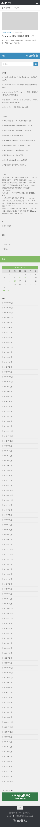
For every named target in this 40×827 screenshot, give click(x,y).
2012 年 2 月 (8, 480)
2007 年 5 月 (8, 757)
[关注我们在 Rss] (37, 55)
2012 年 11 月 (8, 436)
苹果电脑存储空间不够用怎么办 (15, 165)
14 (4, 281)
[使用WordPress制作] (13, 816)
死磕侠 (6, 249)
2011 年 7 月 (8, 515)
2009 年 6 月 (8, 638)
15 (9, 281)
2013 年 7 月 (8, 397)
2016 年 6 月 (8, 362)
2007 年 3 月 (8, 766)
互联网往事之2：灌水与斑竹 (14, 155)
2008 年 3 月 (8, 712)
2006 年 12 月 (8, 781)
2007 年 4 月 (8, 762)
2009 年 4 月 (8, 648)
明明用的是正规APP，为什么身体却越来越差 (19, 140)
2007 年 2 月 (8, 771)
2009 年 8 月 (8, 628)
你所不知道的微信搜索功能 (13, 135)
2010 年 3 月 (8, 594)
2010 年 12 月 (8, 549)
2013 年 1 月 (8, 426)
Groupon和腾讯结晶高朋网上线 (18, 36)
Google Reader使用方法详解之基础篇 (14, 208)
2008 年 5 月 (8, 702)
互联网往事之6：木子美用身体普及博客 (18, 121)
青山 (5, 100)
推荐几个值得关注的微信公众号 (13, 201)
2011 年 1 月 (8, 545)
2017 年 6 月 (8, 337)
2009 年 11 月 (8, 614)
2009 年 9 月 (8, 623)
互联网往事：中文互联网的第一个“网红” (18, 145)
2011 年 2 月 (8, 540)
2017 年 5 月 (8, 342)
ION (5, 239)
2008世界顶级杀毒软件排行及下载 (14, 211)
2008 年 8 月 (8, 688)
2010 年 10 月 (8, 559)
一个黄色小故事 (7, 214)
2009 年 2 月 (8, 658)
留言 (3, 206)
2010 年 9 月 (8, 564)
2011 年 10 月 (8, 500)
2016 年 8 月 (8, 352)
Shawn (6, 92)
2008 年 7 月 (8, 693)
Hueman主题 (29, 816)
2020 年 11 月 (8, 308)
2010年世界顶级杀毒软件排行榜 (13, 198)
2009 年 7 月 (8, 633)
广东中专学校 (8, 77)
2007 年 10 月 (8, 732)
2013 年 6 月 (8, 402)
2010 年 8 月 (8, 569)
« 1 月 (4, 291)
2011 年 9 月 (8, 505)
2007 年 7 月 (8, 747)
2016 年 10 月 (8, 347)
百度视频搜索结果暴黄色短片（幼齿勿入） (17, 188)
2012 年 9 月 (8, 446)
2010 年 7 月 (8, 574)
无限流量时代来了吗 (20, 107)
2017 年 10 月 (8, 318)
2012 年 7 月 (8, 456)
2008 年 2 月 (8, 717)
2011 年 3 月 (8, 535)
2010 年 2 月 (8, 599)
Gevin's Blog (8, 244)
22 (9, 284)
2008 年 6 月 (8, 697)
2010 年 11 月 (8, 554)
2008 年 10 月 (8, 678)
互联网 (9, 33)
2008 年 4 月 (8, 707)
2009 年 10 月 (8, 619)
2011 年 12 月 (8, 490)
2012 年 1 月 (8, 485)
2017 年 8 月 (8, 328)
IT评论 (4, 33)
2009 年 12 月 (8, 609)
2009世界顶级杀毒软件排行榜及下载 (14, 203)
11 (25, 278)
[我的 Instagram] (27, 55)
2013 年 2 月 (8, 421)
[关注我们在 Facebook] (33, 55)
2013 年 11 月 (8, 377)
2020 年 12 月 (8, 303)
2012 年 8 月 (8, 451)
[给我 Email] (30, 55)
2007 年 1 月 (8, 776)
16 (15, 281)
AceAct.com (7, 85)
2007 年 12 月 (8, 722)
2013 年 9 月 (8, 387)
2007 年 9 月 (8, 737)
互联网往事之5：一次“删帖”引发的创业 (17, 131)
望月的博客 (6, 2)
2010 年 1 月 (8, 604)
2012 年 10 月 (8, 441)
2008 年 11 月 (8, 673)
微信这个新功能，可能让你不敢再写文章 (18, 126)
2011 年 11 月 (8, 495)
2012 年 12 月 (8, 431)
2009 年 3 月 (8, 653)
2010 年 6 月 (8, 579)
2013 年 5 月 (8, 406)
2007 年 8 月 (8, 742)
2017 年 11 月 (8, 313)
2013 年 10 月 (8, 382)
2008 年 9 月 (8, 683)
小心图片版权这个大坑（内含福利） (16, 160)
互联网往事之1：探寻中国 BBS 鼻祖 (16, 150)
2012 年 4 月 (8, 471)
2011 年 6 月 (8, 520)
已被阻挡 (20, 797)
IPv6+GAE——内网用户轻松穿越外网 (15, 193)
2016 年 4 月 (8, 372)
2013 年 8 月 (8, 392)
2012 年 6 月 (8, 461)
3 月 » (9, 291)
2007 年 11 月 (8, 727)
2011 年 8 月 (8, 510)
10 (20, 278)
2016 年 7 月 (8, 357)
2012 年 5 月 (8, 466)
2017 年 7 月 (8, 332)
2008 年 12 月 (8, 668)
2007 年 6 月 (8, 752)
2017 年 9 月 (8, 323)
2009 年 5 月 (8, 643)
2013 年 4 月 (8, 411)
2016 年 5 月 (8, 367)
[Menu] (37, 2)
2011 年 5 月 (8, 525)
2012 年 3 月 (8, 475)
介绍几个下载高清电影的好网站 (13, 185)
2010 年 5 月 (8, 584)
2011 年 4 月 (8, 530)
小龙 (5, 107)
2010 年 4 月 (8, 589)
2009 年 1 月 (8, 663)
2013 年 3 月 (8, 416)
